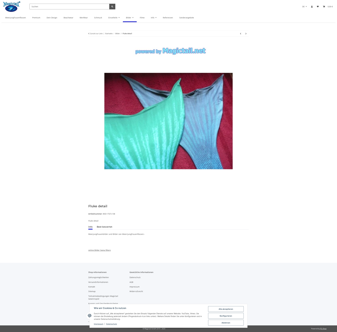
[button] (312, 6)
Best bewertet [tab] (104, 227)
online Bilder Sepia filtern (99, 250)
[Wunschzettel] (318, 6)
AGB (131, 282)
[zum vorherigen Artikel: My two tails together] (240, 33)
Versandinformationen (98, 282)
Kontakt (91, 286)
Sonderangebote (186, 17)
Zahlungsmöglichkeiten (98, 277)
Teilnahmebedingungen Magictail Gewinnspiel (103, 297)
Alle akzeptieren (226, 309)
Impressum (98, 324)
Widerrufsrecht (136, 291)
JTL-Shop (323, 329)
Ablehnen (226, 323)
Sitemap (92, 291)
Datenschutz (111, 324)
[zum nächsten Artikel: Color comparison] (246, 33)
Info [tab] (90, 227)
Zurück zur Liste (96, 33)
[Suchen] (112, 6)
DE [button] (303, 6)
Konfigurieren (226, 316)
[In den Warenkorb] (90, 202)
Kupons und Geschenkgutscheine (103, 303)
